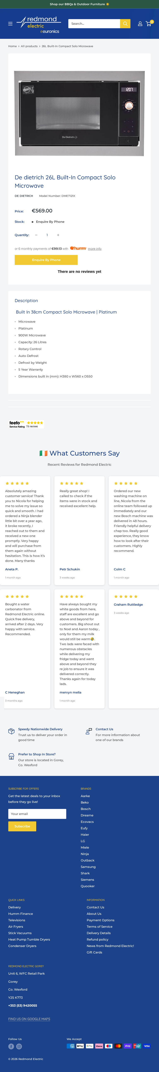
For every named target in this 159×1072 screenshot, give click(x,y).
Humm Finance (20, 914)
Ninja (85, 854)
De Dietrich (24, 195)
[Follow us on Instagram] (19, 1046)
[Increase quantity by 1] (58, 235)
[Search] (125, 23)
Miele (85, 847)
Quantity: (22, 235)
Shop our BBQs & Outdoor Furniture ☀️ (79, 4)
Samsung (88, 867)
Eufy (84, 828)
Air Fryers (15, 927)
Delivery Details (99, 933)
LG (83, 841)
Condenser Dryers (22, 946)
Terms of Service (99, 927)
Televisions (16, 920)
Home (12, 46)
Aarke (85, 796)
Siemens (87, 880)
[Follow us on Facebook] (11, 1046)
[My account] (140, 23)
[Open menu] (10, 23)
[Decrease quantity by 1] (36, 235)
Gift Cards (94, 952)
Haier (85, 835)
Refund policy (97, 939)
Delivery (14, 907)
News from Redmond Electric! (110, 946)
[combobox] (94, 23)
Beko (85, 802)
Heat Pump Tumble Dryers (29, 939)
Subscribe (22, 826)
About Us (94, 914)
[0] (148, 23)
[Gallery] (79, 112)
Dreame (87, 815)
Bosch (86, 809)
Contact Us (95, 907)
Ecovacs (87, 822)
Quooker (88, 886)
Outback (87, 860)
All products (29, 46)
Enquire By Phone (46, 260)
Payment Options (100, 920)
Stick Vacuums (20, 933)
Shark (85, 873)
